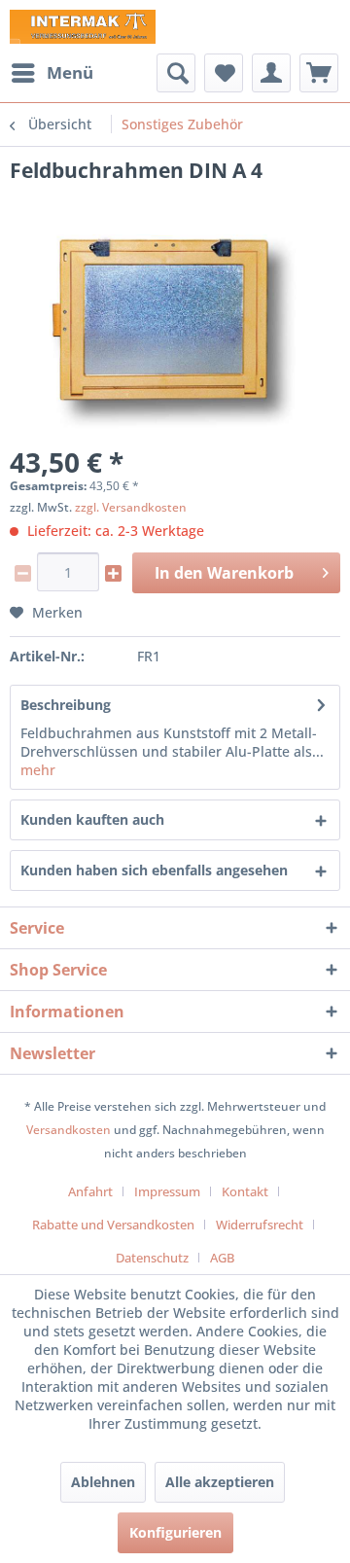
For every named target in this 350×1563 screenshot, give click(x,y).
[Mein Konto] (271, 72)
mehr (37, 770)
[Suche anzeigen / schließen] (176, 72)
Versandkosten (68, 1129)
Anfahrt (90, 1191)
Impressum (167, 1191)
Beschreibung (65, 704)
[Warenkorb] (318, 72)
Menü (70, 72)
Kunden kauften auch (92, 819)
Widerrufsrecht (259, 1224)
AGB (222, 1257)
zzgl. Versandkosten (131, 507)
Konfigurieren (175, 1532)
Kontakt (245, 1191)
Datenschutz (152, 1257)
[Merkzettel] (223, 72)
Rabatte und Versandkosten (113, 1224)
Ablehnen (103, 1482)
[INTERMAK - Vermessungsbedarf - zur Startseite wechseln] (83, 27)
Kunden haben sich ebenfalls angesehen (154, 870)
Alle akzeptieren (219, 1482)
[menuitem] (51, 72)
